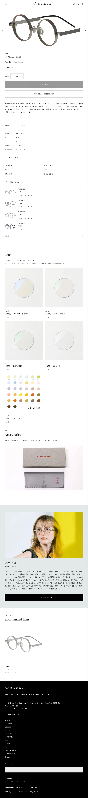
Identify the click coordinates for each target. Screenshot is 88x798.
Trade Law (33, 787)
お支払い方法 (48, 165)
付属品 (7, 236)
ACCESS (8, 727)
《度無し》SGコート (53, 365)
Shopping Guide (10, 750)
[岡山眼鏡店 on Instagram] (24, 782)
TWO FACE (8, 54)
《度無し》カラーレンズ (14, 417)
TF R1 (21, 190)
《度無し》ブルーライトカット (17, 312)
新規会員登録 (48, 174)
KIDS (7, 740)
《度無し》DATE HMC (13, 365)
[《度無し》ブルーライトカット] (24, 287)
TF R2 (8, 668)
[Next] (85, 30)
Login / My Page (10, 754)
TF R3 (21, 202)
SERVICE (8, 743)
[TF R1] (10, 192)
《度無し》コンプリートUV (55, 312)
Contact (7, 757)
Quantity (7, 76)
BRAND (7, 720)
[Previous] (2, 30)
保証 (6, 170)
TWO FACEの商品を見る (44, 597)
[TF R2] (24, 644)
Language (9, 778)
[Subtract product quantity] (21, 76)
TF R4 (21, 213)
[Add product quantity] (13, 76)
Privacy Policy (21, 787)
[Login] (77, 3)
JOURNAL (8, 734)
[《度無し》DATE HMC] (24, 340)
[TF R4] (10, 215)
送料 (45, 170)
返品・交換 (8, 174)
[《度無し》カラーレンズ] (24, 392)
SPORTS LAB (10, 737)
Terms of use (9, 787)
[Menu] (6, 3)
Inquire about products (44, 94)
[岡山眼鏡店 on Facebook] (6, 782)
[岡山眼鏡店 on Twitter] (12, 782)
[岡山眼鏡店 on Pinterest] (18, 782)
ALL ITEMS (9, 724)
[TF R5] (10, 227)
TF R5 (21, 225)
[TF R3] (10, 204)
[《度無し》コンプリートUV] (64, 287)
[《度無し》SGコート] (64, 340)
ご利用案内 (8, 165)
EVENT (7, 730)
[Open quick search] (74, 3)
